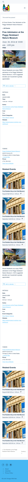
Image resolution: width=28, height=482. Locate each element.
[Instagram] (7, 465)
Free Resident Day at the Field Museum (13, 191)
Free (3, 117)
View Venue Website (7, 163)
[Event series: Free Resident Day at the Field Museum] (20, 193)
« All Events (6, 28)
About (7, 469)
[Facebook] (3, 465)
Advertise (8, 471)
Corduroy (23, 451)
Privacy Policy (9, 473)
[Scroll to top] (24, 479)
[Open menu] (24, 8)
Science (12, 117)
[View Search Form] (3, 1)
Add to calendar (10, 86)
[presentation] (13, 180)
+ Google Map (6, 157)
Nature (7, 117)
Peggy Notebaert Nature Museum (11, 151)
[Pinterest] (10, 465)
